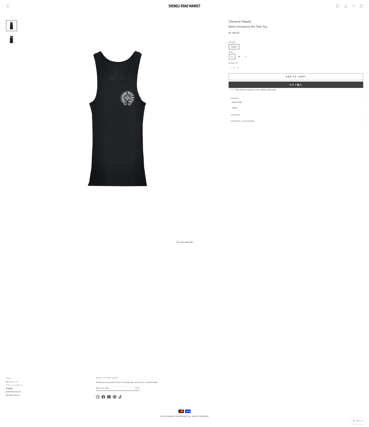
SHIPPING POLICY (13, 392)
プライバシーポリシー (15, 385)
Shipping (235, 115)
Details (235, 98)
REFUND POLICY (13, 395)
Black (234, 46)
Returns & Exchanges (243, 121)
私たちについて (12, 382)
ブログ (8, 378)
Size (231, 52)
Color (232, 42)
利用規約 (9, 388)
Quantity (233, 63)
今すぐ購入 (296, 84)
